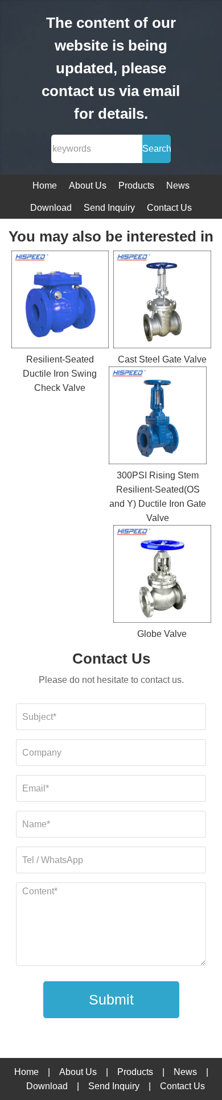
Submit (111, 999)
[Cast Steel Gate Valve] (162, 301)
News (178, 185)
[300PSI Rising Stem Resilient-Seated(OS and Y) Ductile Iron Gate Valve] (158, 417)
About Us (87, 185)
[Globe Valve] (162, 576)
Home (44, 185)
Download (51, 208)
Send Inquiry (109, 208)
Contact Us (169, 208)
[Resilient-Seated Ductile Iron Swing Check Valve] (60, 301)
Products (136, 185)
